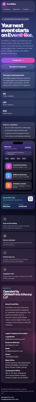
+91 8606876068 (11, 357)
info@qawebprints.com (14, 351)
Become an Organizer (18, 67)
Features (7, 9)
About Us (16, 9)
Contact (26, 9)
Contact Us (18, 60)
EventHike (11, 4)
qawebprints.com (11, 345)
